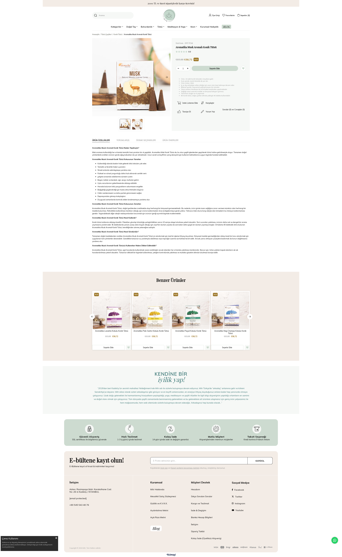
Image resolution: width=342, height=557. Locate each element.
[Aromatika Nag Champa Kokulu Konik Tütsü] (230, 310)
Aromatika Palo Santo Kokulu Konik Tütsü (151, 331)
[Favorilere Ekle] (243, 68)
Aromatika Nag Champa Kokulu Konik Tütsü (230, 332)
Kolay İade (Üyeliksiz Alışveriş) (206, 538)
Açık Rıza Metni (158, 517)
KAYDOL (260, 460)
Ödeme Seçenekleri (146, 140)
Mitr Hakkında (157, 489)
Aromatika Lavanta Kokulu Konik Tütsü (111, 331)
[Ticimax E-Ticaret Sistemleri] (171, 555)
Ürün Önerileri (170, 140)
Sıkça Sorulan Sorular (201, 496)
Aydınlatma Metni (159, 510)
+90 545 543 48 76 (79, 505)
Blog (156, 528)
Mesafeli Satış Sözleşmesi (163, 496)
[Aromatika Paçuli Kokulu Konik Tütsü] (191, 310)
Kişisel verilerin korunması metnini (185, 468)
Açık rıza (164, 468)
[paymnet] (243, 547)
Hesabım (195, 489)
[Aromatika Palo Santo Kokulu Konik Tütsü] (151, 310)
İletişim (194, 524)
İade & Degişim (198, 510)
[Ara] (95, 15)
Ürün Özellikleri (101, 140)
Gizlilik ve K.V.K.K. (159, 503)
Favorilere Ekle (128, 347)
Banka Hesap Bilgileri (202, 517)
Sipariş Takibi (198, 531)
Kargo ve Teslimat (200, 503)
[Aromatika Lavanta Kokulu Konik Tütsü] (111, 310)
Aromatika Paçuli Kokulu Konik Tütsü (190, 331)
